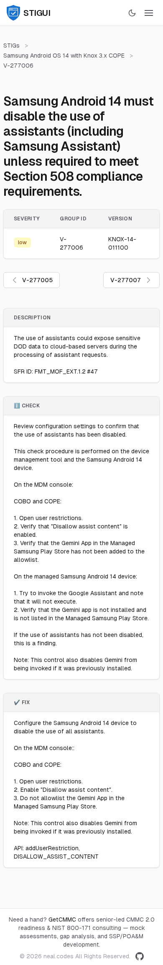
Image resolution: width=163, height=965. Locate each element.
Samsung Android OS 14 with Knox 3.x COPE (64, 55)
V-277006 (18, 65)
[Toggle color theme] (132, 12)
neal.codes (58, 956)
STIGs (11, 45)
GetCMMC (62, 919)
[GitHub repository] (139, 956)
